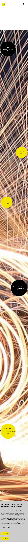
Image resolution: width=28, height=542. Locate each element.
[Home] (8, 5)
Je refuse (5, 538)
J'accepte (5, 533)
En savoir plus (6, 527)
